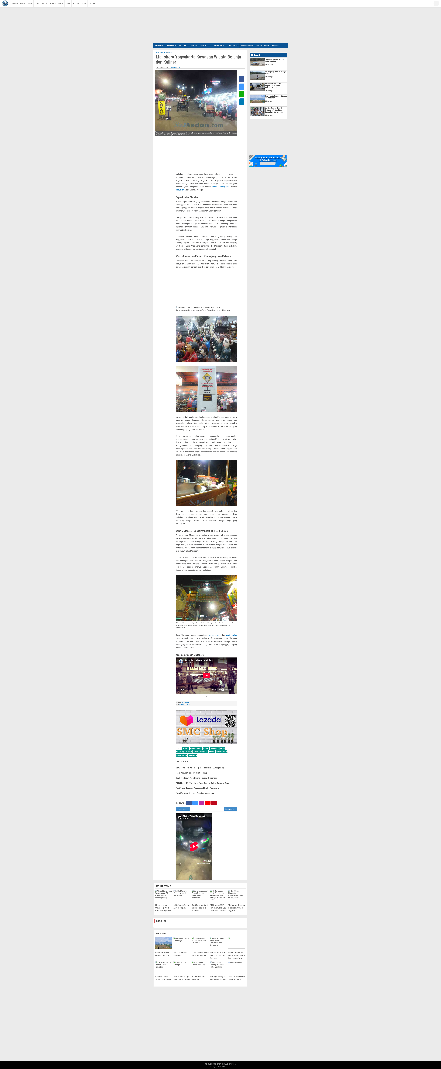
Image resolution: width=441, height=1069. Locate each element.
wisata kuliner (231, 634)
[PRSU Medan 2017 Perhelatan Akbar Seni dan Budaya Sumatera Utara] (218, 895)
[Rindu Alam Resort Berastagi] (200, 963)
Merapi (222, 748)
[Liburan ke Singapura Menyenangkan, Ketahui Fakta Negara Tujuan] (236, 942)
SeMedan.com (175, 67)
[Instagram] (428, 4)
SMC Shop (92, 3)
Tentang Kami (210, 1064)
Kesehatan (159, 45)
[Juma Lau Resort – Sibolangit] (182, 939)
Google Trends (262, 45)
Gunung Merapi (195, 748)
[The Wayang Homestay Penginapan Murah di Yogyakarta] (236, 894)
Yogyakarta (180, 189)
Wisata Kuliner (181, 755)
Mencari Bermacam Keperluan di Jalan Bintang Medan (273, 86)
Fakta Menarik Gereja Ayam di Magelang (191, 773)
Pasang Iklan (222, 1064)
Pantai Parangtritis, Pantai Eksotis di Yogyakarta (195, 793)
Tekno (68, 3)
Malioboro (214, 748)
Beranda (15, 3)
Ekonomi (182, 45)
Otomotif (193, 45)
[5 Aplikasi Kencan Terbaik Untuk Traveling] (163, 964)
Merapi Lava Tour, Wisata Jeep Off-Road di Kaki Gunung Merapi (200, 768)
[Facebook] (417, 4)
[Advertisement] (220, 25)
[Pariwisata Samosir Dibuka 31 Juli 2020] (163, 942)
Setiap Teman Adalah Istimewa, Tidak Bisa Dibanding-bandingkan (274, 110)
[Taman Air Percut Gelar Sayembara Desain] (235, 962)
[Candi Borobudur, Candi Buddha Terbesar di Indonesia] (200, 894)
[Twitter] (421, 4)
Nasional (76, 3)
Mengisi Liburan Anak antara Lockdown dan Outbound (217, 955)
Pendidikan (171, 45)
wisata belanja (215, 634)
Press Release (247, 45)
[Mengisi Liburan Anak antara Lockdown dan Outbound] (218, 941)
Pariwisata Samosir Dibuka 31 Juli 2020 (276, 97)
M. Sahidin (185, 702)
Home (158, 52)
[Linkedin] (241, 101)
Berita (22, 3)
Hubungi (232, 1064)
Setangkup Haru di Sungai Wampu (275, 72)
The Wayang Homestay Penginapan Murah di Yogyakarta (197, 788)
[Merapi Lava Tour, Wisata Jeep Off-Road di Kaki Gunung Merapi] (163, 894)
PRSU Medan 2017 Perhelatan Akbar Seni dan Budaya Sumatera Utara (202, 783)
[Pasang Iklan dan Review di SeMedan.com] (268, 161)
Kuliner (206, 748)
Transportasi (218, 45)
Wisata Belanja (221, 752)
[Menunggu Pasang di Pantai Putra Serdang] (218, 964)
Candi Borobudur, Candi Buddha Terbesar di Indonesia (196, 778)
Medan (29, 3)
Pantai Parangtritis (220, 186)
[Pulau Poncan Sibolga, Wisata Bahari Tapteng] (182, 963)
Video (84, 3)
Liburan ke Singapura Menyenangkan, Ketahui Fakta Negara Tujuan (236, 955)
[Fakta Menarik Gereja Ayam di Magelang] (182, 892)
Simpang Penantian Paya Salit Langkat (275, 60)
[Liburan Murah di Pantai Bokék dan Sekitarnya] (200, 940)
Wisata (44, 3)
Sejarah (52, 3)
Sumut (37, 3)
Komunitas (205, 45)
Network (276, 45)
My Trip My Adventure (184, 752)
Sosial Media (233, 45)
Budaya (60, 3)
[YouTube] (424, 4)
